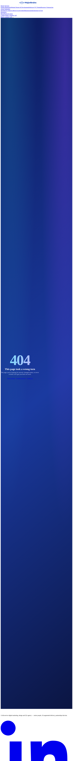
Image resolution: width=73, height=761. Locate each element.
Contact (3, 15)
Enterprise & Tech (38, 10)
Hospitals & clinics (6, 10)
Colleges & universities (17, 10)
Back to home (11, 378)
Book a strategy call (11, 15)
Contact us (30, 378)
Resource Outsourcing (47, 7)
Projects (6, 14)
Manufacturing (28, 10)
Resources (3, 12)
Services (7, 6)
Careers (10, 14)
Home (2, 6)
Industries (7, 9)
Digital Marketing (6, 7)
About (2, 9)
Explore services (21, 378)
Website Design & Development (20, 7)
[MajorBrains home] (19, 4)
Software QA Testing (35, 7)
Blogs (2, 14)
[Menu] (13, 17)
